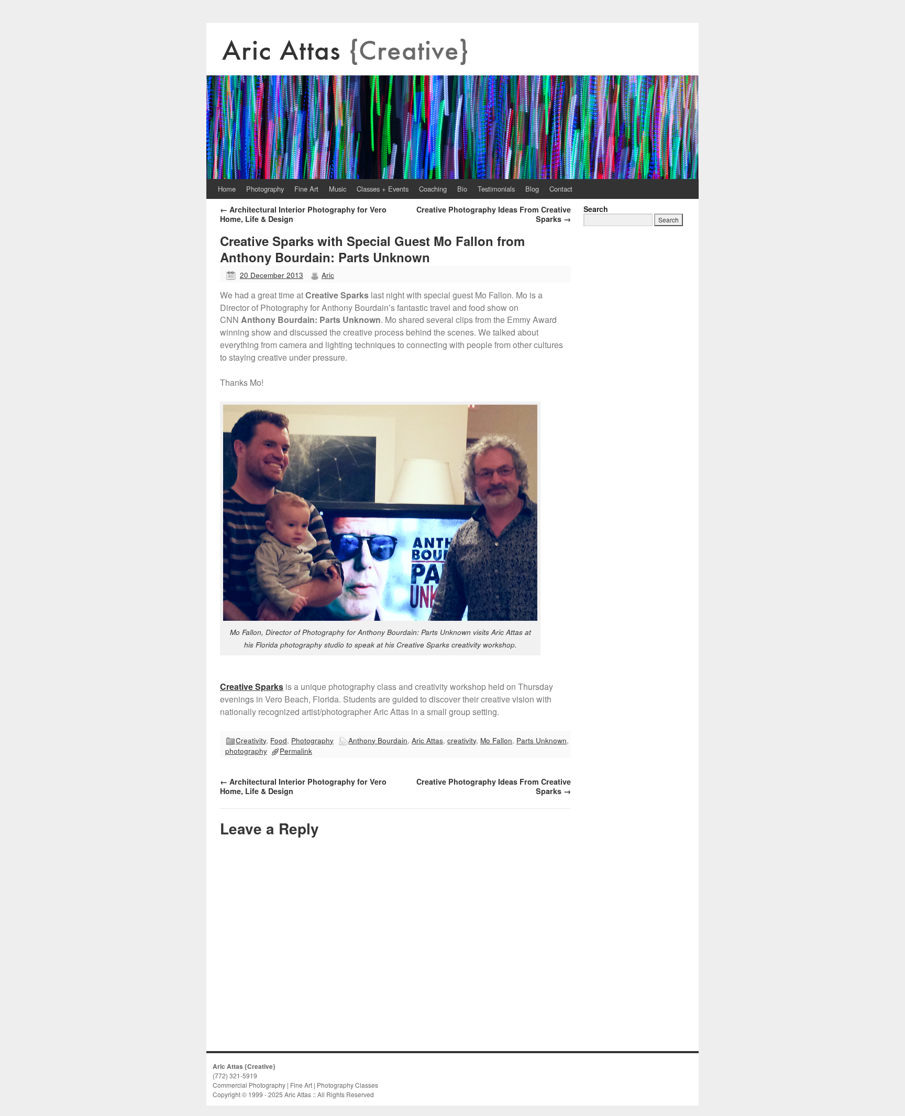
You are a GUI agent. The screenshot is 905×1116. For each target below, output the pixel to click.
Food (278, 740)
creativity (461, 740)
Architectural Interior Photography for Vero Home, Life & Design (303, 214)
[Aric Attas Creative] (452, 101)
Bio (462, 189)
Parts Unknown (541, 740)
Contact (560, 189)
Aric (328, 275)
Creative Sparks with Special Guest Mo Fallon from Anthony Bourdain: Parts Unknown (372, 249)
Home (227, 189)
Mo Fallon (496, 740)
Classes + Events (383, 189)
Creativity (251, 740)
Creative (236, 686)
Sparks (268, 686)
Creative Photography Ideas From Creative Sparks (493, 214)
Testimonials (496, 189)
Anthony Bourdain (377, 740)
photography (246, 750)
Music (337, 189)
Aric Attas (427, 740)
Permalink (296, 750)
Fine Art (306, 189)
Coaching (433, 189)
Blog (532, 189)
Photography (265, 189)
